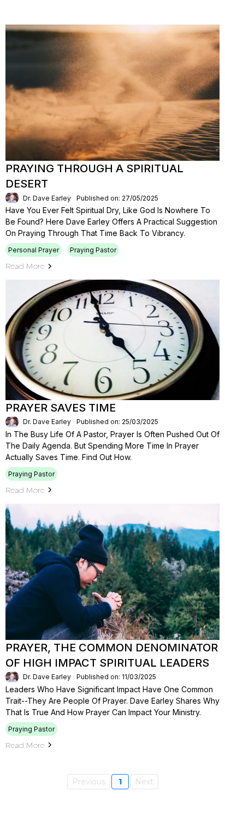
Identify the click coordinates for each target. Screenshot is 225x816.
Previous (88, 782)
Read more (24, 266)
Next (144, 782)
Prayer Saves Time (60, 407)
